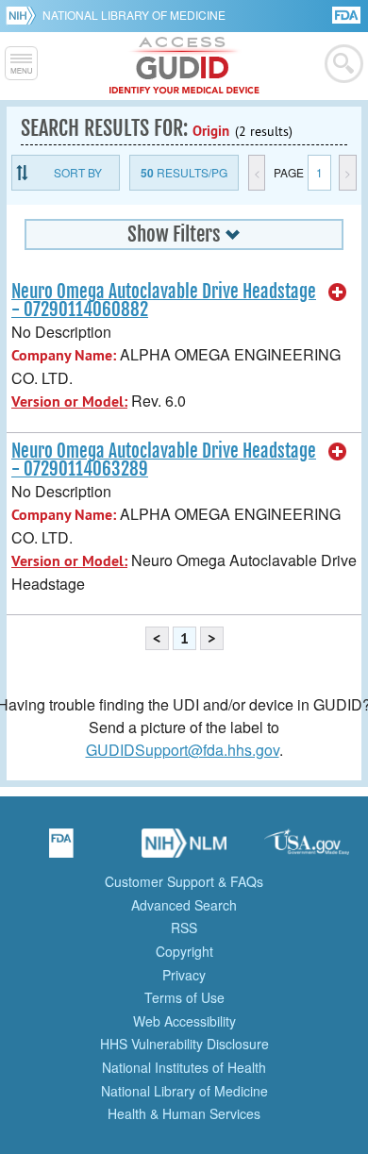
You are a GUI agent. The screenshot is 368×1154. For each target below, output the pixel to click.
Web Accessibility (184, 1021)
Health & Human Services (184, 1113)
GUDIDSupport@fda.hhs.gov (182, 750)
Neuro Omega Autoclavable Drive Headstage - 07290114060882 (163, 300)
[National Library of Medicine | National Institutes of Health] (184, 849)
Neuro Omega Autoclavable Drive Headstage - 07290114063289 (163, 460)
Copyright (184, 951)
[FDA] (347, 14)
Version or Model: (69, 401)
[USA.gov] (306, 849)
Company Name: (63, 355)
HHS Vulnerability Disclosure (184, 1043)
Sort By (78, 172)
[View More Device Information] (337, 292)
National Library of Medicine (134, 15)
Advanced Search (184, 904)
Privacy (184, 974)
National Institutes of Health (184, 1067)
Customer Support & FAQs (184, 881)
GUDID (184, 66)
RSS (184, 927)
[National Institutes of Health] (24, 15)
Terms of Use (184, 997)
